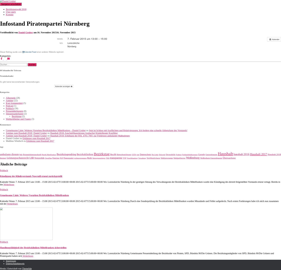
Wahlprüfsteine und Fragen (18, 119)
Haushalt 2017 (258, 154)
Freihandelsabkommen (190, 154)
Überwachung (229, 158)
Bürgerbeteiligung (124, 154)
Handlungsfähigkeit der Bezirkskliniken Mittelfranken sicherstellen (33, 247)
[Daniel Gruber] (8, 1)
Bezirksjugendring (66, 154)
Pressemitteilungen (14, 111)
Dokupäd (162, 154)
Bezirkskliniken (85, 154)
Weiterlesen (8, 184)
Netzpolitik (39, 158)
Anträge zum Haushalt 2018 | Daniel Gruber (26, 133)
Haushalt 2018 (274, 154)
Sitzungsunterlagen (14, 113)
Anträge (9, 100)
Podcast (9, 106)
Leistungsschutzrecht (18, 157)
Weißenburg (193, 157)
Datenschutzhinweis (15, 263)
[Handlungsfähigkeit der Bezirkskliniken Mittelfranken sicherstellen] (26, 239)
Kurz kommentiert (14, 103)
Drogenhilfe (170, 154)
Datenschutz (145, 154)
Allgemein (11, 98)
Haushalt (225, 153)
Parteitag (55, 158)
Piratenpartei (69, 158)
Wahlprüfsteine (179, 158)
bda (20, 154)
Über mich (11, 12)
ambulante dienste (9, 154)
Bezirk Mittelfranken (49, 154)
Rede (89, 158)
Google (201, 154)
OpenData (48, 158)
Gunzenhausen (211, 154)
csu (138, 154)
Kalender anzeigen (63, 86)
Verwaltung (142, 158)
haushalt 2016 (241, 154)
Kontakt (9, 14)
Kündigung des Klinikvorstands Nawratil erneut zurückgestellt (31, 176)
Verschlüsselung (132, 158)
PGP (61, 158)
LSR (31, 157)
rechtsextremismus (80, 158)
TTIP (124, 158)
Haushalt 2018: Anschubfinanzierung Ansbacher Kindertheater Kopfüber (84, 133)
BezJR (113, 154)
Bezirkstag (17, 116)
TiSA (107, 158)
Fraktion (179, 154)
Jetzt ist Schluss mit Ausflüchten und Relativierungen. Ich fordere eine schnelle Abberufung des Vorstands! (138, 130)
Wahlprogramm (167, 158)
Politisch (10, 108)
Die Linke (155, 154)
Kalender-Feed (30, 51)
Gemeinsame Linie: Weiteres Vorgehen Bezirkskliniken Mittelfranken (34, 195)
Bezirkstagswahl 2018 (16, 9)
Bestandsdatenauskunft (32, 154)
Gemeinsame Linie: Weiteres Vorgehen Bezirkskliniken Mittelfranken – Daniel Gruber (46, 130)
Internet (3, 158)
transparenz (116, 157)
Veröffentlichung (153, 158)
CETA (134, 154)
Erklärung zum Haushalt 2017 (36, 138)
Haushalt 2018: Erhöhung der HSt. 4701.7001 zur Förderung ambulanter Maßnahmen (90, 135)
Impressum (11, 261)
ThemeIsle (27, 268)
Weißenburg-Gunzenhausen (211, 158)
